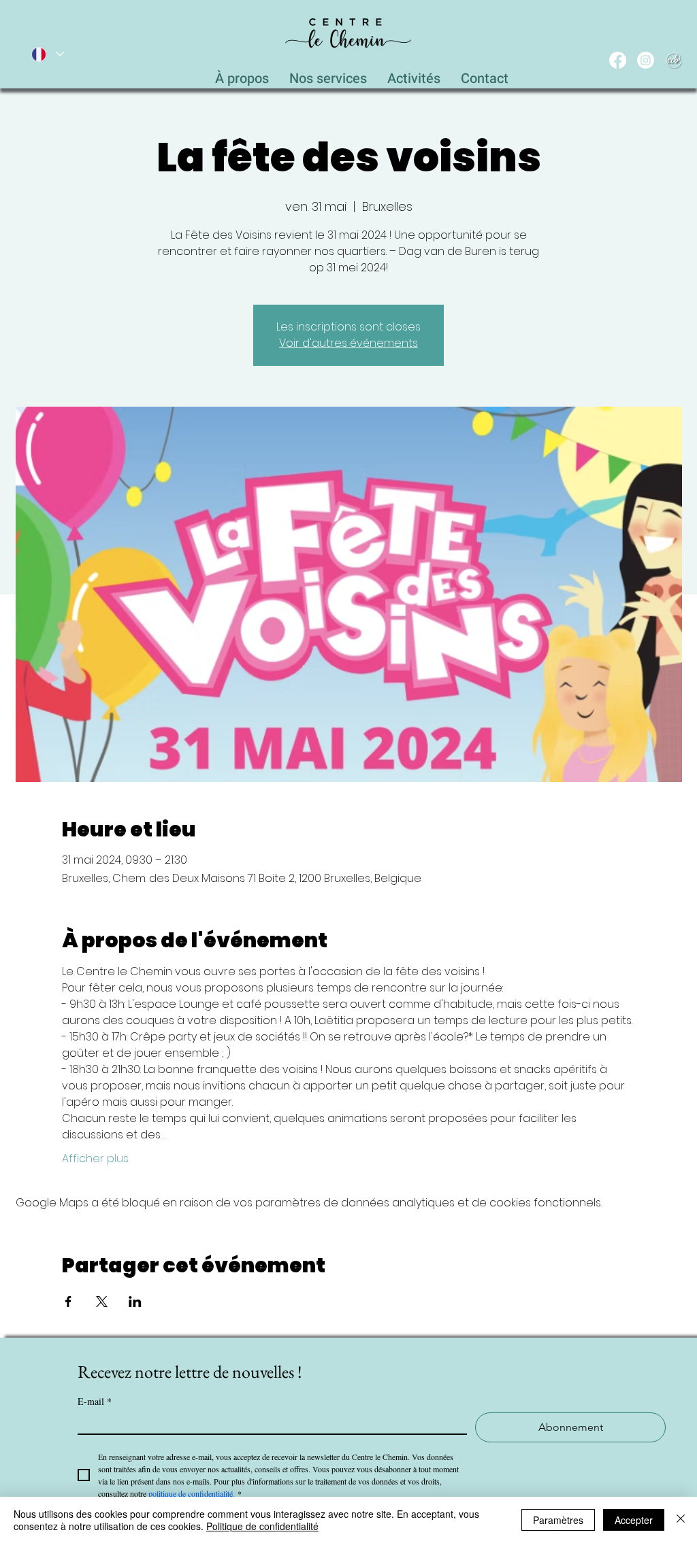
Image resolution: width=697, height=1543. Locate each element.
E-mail (95, 1401)
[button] (328, 74)
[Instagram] (645, 60)
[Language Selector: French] (47, 54)
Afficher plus (95, 1158)
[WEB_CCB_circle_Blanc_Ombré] (673, 60)
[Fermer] (680, 1520)
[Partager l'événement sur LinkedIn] (135, 1301)
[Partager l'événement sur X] (101, 1301)
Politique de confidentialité (262, 1526)
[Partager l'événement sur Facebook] (68, 1301)
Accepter (634, 1520)
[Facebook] (617, 60)
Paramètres (558, 1520)
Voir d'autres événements (348, 343)
